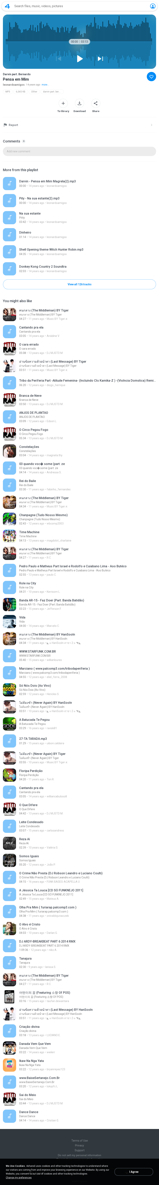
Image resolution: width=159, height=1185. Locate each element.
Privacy (79, 1145)
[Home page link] (7, 6)
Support (80, 1150)
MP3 (7, 91)
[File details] (79, 183)
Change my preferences (19, 1177)
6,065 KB (20, 91)
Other (34, 91)
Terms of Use (79, 1140)
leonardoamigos (14, 84)
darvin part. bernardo (53, 91)
